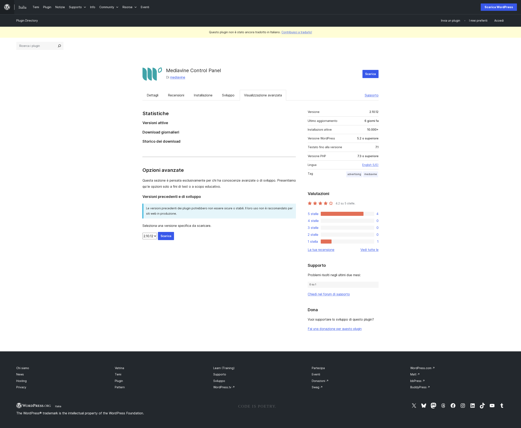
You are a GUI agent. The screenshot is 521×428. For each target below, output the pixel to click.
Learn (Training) (224, 368)
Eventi (316, 374)
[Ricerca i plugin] (59, 46)
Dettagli (152, 95)
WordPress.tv (224, 387)
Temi (118, 374)
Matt (415, 374)
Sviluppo (228, 95)
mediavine (177, 77)
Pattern (120, 387)
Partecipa (318, 368)
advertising (354, 174)
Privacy (21, 387)
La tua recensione (321, 250)
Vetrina (119, 368)
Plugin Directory (27, 20)
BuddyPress (420, 387)
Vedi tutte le (369, 250)
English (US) (370, 165)
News (20, 374)
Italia (58, 406)
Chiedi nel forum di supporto (329, 294)
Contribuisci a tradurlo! (296, 32)
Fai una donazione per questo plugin (335, 329)
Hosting (21, 381)
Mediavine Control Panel (193, 70)
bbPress (417, 381)
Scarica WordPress (499, 7)
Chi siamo (22, 368)
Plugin (119, 381)
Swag (317, 387)
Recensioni (176, 95)
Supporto (372, 95)
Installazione (203, 95)
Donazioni (320, 381)
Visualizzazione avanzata (263, 95)
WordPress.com (422, 368)
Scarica (370, 74)
